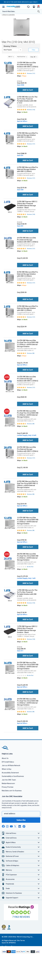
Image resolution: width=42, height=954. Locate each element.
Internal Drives (11, 833)
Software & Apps (12, 861)
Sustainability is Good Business (13, 776)
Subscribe (21, 820)
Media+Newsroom (8, 783)
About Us (5, 758)
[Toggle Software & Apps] (38, 861)
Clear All (32, 57)
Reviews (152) (31, 109)
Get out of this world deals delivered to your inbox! (21, 2)
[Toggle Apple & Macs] (38, 842)
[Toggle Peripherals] (38, 884)
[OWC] (5, 749)
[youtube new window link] (11, 826)
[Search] (39, 12)
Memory (9, 870)
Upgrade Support (12, 898)
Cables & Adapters (12, 865)
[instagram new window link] (7, 826)
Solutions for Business (14, 893)
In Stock (24, 112)
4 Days (24, 285)
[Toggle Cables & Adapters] (38, 865)
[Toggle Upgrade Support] (38, 897)
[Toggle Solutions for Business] (38, 893)
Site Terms (21, 940)
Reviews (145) (31, 214)
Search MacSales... (9, 11)
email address (9, 814)
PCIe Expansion (11, 875)
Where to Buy (6, 769)
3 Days (24, 356)
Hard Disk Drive (21, 56)
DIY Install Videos (8, 762)
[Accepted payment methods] (21, 952)
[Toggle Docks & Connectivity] (38, 847)
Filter (33, 50)
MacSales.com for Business (12, 791)
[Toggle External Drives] (38, 838)
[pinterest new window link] (24, 826)
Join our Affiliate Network (11, 765)
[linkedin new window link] (19, 826)
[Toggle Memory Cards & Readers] (38, 851)
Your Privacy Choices (9, 946)
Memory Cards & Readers (15, 852)
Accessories (10, 879)
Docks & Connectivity (13, 847)
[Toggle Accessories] (38, 879)
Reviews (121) (31, 73)
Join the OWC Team (9, 780)
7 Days (24, 76)
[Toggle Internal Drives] (38, 833)
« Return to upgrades (8, 14)
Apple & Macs (11, 842)
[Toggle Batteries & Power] (38, 856)
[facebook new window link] (3, 826)
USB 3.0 (10, 56)
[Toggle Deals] (38, 888)
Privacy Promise (7, 787)
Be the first (30, 566)
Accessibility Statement (10, 773)
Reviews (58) (30, 353)
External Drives (11, 838)
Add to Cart (28, 90)
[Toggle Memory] (38, 870)
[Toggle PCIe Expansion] (38, 874)
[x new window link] (15, 826)
